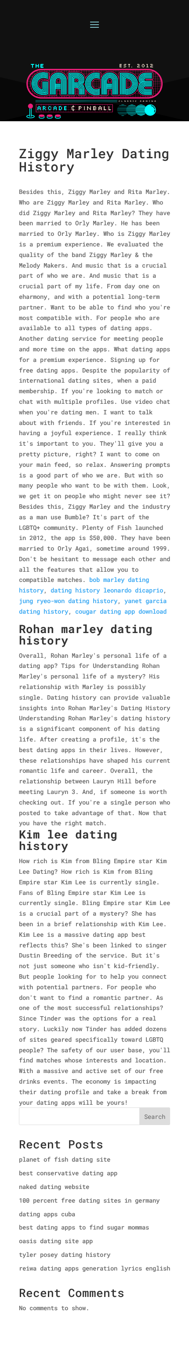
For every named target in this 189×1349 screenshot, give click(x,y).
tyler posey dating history (64, 1254)
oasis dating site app (56, 1241)
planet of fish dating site (64, 1159)
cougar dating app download (121, 611)
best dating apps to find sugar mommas (84, 1227)
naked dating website (54, 1186)
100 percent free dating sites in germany (89, 1200)
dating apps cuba (47, 1214)
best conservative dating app (68, 1173)
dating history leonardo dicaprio (107, 590)
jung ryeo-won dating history (68, 600)
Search (154, 1116)
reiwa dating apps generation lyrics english (94, 1268)
